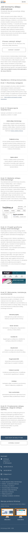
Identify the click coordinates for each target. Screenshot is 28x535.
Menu (24, 2)
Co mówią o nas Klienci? (8, 486)
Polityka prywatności (7, 494)
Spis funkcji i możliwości (8, 492)
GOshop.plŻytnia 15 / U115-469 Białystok (7, 461)
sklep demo (7, 519)
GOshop (3, 2)
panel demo (20, 519)
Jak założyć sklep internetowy (9, 490)
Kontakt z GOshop (14, 50)
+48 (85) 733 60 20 (8, 466)
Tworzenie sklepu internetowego (10, 488)
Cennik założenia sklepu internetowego (12, 482)
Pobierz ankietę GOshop (17, 130)
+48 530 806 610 (7, 470)
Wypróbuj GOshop (14, 443)
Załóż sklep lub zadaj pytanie (14, 437)
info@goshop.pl (7, 474)
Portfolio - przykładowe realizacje (10, 484)
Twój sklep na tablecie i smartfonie (11, 496)
